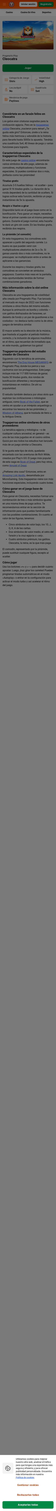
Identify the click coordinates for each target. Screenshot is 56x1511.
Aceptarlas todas (28, 1504)
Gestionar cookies (28, 1485)
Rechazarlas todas (28, 1494)
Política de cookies (25, 1477)
